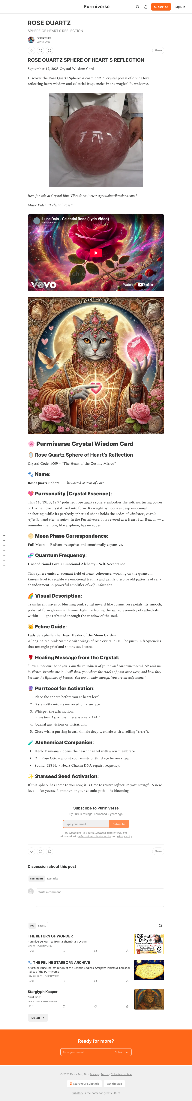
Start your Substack (86, 1083)
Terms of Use (114, 832)
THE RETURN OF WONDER (50, 936)
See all (35, 1018)
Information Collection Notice (94, 836)
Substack (77, 1093)
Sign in (180, 7)
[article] (96, 944)
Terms (105, 1074)
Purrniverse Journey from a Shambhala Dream (58, 941)
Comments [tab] (36, 878)
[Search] (137, 7)
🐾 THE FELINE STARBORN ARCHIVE (59, 962)
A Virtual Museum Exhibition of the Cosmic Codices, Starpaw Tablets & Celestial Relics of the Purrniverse (79, 969)
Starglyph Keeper (43, 992)
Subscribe (161, 7)
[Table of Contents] (4, 550)
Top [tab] (32, 925)
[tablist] (44, 878)
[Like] (31, 50)
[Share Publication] (146, 7)
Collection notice (121, 1074)
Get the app (114, 1083)
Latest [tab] (42, 925)
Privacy (94, 1074)
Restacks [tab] (52, 878)
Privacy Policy (124, 836)
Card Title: (34, 997)
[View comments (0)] (40, 50)
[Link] (23, 60)
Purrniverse (44, 38)
